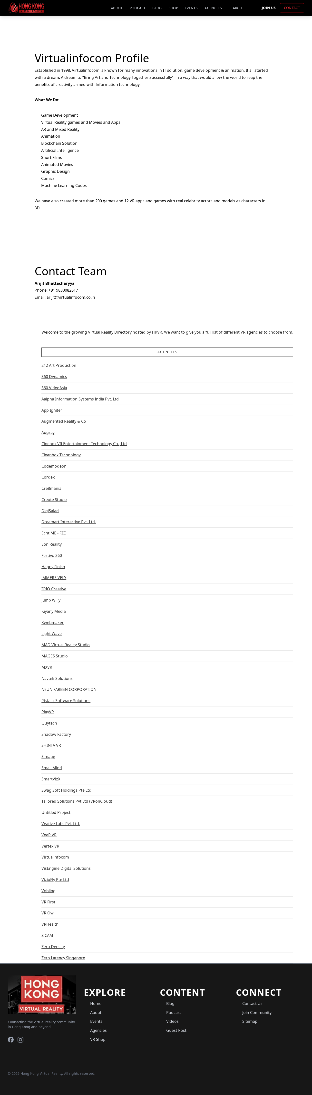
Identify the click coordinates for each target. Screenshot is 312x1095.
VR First (48, 902)
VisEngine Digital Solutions (66, 868)
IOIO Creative (53, 589)
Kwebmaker (52, 622)
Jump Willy (50, 600)
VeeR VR (49, 835)
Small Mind (51, 767)
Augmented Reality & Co (63, 421)
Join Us (269, 7)
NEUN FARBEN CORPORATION (69, 689)
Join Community (257, 1012)
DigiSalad (50, 510)
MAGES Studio (54, 656)
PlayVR (47, 712)
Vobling (48, 890)
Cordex (48, 477)
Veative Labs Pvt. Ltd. (60, 823)
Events (191, 8)
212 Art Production (58, 365)
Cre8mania (51, 488)
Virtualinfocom (55, 857)
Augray (48, 432)
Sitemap (249, 1021)
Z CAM (47, 935)
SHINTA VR (51, 745)
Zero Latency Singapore (63, 958)
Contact (292, 7)
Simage (48, 756)
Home (95, 1003)
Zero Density (53, 946)
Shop (173, 8)
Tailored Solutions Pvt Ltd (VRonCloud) (76, 801)
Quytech (49, 723)
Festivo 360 (51, 555)
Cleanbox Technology (61, 455)
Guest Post (176, 1030)
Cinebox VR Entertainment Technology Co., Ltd (84, 443)
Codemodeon (54, 466)
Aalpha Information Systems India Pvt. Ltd (80, 399)
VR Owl (48, 913)
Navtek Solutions (57, 678)
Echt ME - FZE (53, 533)
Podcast (138, 8)
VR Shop (98, 1039)
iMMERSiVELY (53, 577)
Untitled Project (55, 812)
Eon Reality (51, 544)
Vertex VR (50, 846)
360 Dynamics (54, 376)
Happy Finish (53, 566)
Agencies (213, 8)
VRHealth (49, 924)
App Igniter (51, 410)
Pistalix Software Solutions (65, 700)
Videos (172, 1021)
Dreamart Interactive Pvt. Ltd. (68, 521)
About (117, 8)
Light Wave (51, 633)
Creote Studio (54, 499)
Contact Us (252, 1003)
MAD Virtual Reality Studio (65, 644)
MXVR (46, 667)
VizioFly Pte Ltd (55, 879)
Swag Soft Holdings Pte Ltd (66, 790)
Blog (157, 8)
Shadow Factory (56, 734)
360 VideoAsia (54, 387)
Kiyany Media (53, 611)
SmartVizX (50, 779)
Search (235, 8)
